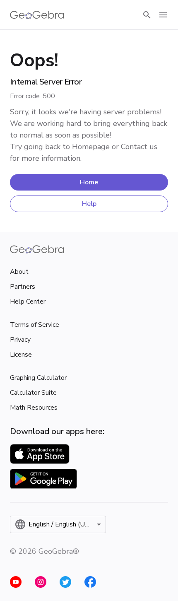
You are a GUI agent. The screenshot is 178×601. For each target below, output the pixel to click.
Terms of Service (34, 324)
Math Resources (34, 407)
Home (89, 182)
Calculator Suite (33, 392)
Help (89, 203)
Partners (22, 286)
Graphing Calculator (38, 377)
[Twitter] (65, 582)
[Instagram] (40, 582)
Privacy (20, 339)
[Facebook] (90, 582)
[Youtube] (16, 582)
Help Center (28, 301)
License (21, 354)
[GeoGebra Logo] (37, 15)
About (19, 271)
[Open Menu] (163, 15)
